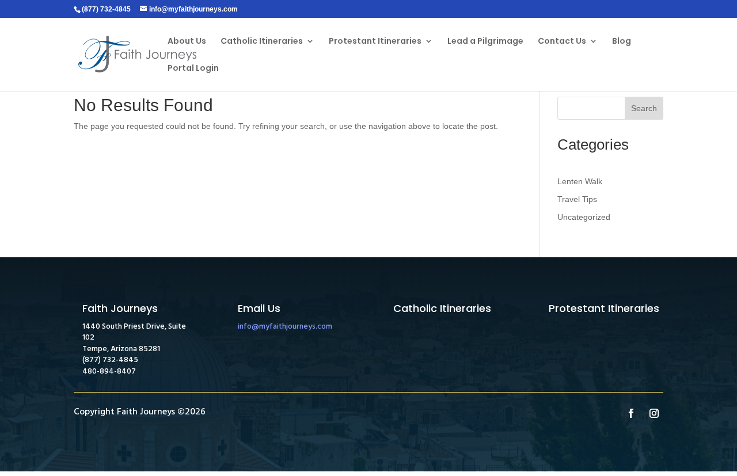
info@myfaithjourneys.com (285, 326)
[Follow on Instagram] (654, 413)
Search (644, 108)
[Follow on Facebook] (631, 413)
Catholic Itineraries (262, 42)
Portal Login (193, 69)
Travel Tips (577, 199)
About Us (187, 42)
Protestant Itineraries (375, 42)
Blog (621, 42)
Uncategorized (583, 217)
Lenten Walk (579, 181)
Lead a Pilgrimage (485, 42)
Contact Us (562, 42)
